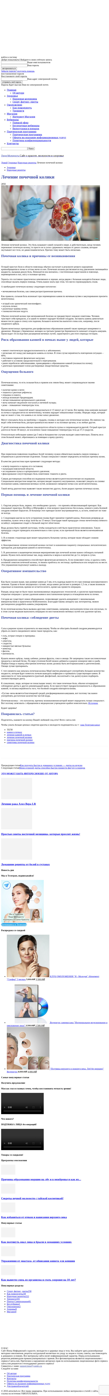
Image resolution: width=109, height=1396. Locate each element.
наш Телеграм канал (90, 725)
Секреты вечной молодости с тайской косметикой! (32, 1198)
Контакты (13, 143)
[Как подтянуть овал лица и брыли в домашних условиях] (8, 1236)
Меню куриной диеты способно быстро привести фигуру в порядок (52, 768)
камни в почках (14, 732)
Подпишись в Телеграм (14, 924)
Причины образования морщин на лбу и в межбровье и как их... (41, 1179)
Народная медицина (24, 98)
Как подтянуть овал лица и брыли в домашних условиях (36, 1241)
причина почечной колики (20, 740)
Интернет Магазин (23, 116)
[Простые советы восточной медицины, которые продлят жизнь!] (16, 828)
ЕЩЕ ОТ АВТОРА (48, 773)
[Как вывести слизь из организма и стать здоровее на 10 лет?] (8, 1274)
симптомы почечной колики (20, 742)
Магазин (12, 113)
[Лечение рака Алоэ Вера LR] (16, 798)
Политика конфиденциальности (31, 140)
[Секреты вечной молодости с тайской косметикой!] (8, 1193)
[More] (91, 752)
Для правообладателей (18, 1386)
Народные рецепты (27, 162)
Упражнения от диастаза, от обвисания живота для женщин (38, 1260)
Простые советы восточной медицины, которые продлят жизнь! (40, 834)
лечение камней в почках (19, 735)
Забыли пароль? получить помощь (17, 71)
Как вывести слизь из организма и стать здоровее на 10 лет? (38, 1279)
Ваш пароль (33, 65)
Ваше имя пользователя (38, 62)
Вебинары (13, 119)
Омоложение (14, 104)
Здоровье (12, 95)
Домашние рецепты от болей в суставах (25, 864)
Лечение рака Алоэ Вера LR (18, 803)
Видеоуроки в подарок (25, 128)
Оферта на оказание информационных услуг (39, 137)
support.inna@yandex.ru (31, 1366)
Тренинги (18, 110)
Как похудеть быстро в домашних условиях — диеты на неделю (51, 765)
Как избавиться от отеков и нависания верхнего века (34, 1217)
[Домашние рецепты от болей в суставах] (16, 859)
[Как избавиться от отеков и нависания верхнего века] (8, 1211)
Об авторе (18, 92)
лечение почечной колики (19, 737)
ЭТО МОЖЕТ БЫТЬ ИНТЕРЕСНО (19, 773)
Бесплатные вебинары (25, 125)
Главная (11, 89)
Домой (4, 162)
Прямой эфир (20, 122)
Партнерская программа (21, 131)
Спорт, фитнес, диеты (25, 101)
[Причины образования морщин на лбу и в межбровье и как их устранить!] (8, 1174)
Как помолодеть (22, 107)
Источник (93, 703)
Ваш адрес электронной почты (42, 79)
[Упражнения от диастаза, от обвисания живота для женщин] (8, 1255)
